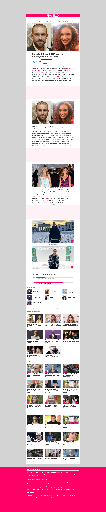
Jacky (38, 68)
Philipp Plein (56, 76)
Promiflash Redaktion (46, 59)
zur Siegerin (41, 72)
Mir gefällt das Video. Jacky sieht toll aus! (46, 278)
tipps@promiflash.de (52, 308)
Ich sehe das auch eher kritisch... (44, 283)
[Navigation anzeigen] (28, 15)
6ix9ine (48, 198)
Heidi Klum (52, 70)
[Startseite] (53, 15)
